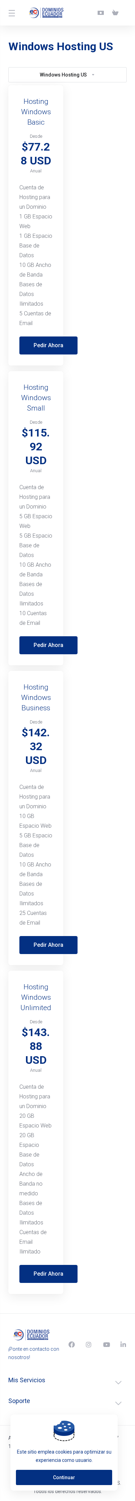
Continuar (64, 1477)
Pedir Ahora (48, 345)
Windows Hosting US (63, 75)
